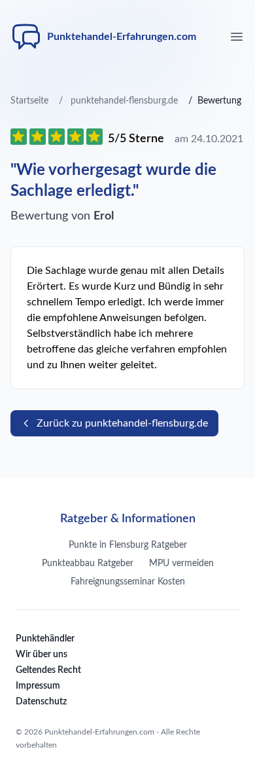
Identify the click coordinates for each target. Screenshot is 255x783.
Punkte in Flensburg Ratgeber (128, 545)
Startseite (29, 100)
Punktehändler (45, 638)
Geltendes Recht (48, 670)
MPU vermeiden (181, 563)
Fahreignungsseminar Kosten (128, 581)
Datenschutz (41, 701)
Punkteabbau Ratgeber (87, 563)
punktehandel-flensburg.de (124, 100)
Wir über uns (41, 654)
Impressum (38, 686)
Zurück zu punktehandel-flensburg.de (122, 423)
